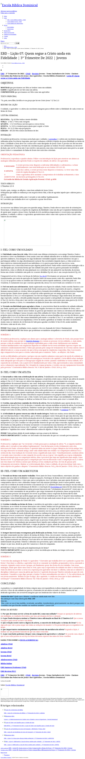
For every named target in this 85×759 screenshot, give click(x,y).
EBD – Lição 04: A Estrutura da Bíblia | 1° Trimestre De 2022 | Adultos (24, 713)
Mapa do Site (4, 752)
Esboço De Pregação (9, 32)
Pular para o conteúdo (8, 13)
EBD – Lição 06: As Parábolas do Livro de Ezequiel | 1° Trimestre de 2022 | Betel (27, 732)
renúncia (64, 410)
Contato (6, 36)
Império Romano (32, 341)
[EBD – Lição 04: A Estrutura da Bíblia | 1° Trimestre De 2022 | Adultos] (13, 710)
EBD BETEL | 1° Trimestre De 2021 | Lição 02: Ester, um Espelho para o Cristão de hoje (29, 725)
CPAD (5, 18)
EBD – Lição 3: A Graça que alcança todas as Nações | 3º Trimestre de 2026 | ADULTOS (29, 738)
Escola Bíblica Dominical (6, 757)
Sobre (5, 38)
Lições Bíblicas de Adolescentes (15, 23)
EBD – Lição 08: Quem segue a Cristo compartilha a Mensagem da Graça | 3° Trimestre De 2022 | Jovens (38, 750)
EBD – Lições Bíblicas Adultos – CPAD (16, 20)
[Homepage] (19, 5)
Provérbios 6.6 (56, 487)
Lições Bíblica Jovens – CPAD (14, 21)
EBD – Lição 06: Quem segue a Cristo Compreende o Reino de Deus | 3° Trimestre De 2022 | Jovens (36, 748)
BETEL (5, 25)
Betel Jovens (10, 29)
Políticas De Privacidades (10, 34)
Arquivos (7, 755)
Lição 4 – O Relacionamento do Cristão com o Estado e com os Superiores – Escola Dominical (31, 719)
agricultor (53, 139)
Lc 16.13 (43, 276)
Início (5, 16)
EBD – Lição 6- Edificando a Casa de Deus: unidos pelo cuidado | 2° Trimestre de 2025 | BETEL (31, 744)
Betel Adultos (10, 27)
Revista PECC (7, 31)
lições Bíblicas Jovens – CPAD (18, 63)
